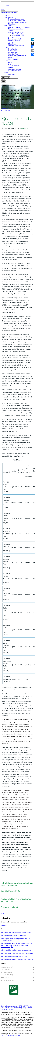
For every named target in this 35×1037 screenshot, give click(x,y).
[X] (33, 43)
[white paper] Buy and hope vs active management (16, 950)
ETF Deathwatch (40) (7, 967)
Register (6, 5)
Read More (4, 914)
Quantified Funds (13, 54)
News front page (6, 110)
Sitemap (10, 1009)
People (10, 62)
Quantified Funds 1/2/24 (16, 121)
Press (9, 64)
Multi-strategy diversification (16, 20)
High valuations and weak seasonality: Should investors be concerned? (17, 884)
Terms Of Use (5, 1035)
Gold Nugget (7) (5, 969)
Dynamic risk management (16, 19)
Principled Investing (14, 40)
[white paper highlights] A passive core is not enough (16, 932)
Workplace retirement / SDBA (17, 32)
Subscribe (4, 925)
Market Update (12, 50)
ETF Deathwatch (13, 52)
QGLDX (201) (4, 977)
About (6, 60)
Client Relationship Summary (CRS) (11, 1006)
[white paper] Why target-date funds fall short (14, 956)
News (6, 47)
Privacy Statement (14, 1035)
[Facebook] (33, 47)
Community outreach (14, 69)
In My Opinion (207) (6, 972)
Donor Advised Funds (14, 39)
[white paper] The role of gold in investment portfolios (17, 953)
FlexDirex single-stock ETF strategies (19, 27)
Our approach (8, 17)
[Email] (33, 50)
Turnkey (10, 30)
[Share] (33, 54)
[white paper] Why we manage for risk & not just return (17, 959)
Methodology (12, 24)
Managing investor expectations (17, 22)
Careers (10, 67)
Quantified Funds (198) (7, 980)
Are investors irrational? (9, 907)
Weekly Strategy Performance (17, 55)
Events (10, 57)
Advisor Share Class (18, 34)
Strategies (11, 42)
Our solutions (8, 25)
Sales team (11, 74)
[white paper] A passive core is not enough (13, 935)
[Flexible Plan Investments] (9, 12)
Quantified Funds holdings (16, 45)
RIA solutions (12, 44)
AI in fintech (15, 66)
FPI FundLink (12, 37)
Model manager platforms (15, 29)
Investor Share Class (18, 35)
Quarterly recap (5, 108)
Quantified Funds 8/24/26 (10, 891)
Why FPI (7, 15)
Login (2, 9)
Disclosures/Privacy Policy (18, 1007)
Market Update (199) (7, 975)
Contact (6, 72)
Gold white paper (13, 59)
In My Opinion (12, 49)
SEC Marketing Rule (14, 71)
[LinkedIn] (33, 39)
